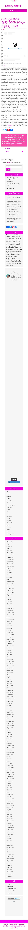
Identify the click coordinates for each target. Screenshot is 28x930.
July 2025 (9, 570)
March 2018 (10, 765)
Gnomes (9, 511)
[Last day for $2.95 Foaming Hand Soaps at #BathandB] (14, 316)
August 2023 (10, 621)
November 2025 (10, 561)
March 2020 (10, 712)
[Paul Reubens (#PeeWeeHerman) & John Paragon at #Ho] (14, 423)
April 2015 (9, 843)
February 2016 (10, 821)
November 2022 (10, 641)
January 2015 (10, 849)
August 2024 (10, 595)
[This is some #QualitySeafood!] (14, 384)
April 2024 (9, 603)
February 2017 (10, 794)
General (8, 509)
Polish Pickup (10, 254)
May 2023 (9, 628)
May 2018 (9, 761)
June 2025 (9, 572)
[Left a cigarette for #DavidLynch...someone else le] (14, 442)
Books (8, 494)
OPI (9, 252)
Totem (7, 151)
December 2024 (10, 586)
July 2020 (9, 703)
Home (8, 884)
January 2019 (10, 743)
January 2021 (10, 690)
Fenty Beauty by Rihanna (14, 137)
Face (8, 143)
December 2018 (10, 745)
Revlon (15, 254)
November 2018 (10, 747)
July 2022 (9, 650)
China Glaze (8, 238)
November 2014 (10, 854)
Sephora (16, 256)
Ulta (13, 263)
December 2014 (10, 852)
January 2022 (10, 663)
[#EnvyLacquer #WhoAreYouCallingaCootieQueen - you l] (14, 296)
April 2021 (9, 683)
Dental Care (9, 500)
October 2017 (10, 776)
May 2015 (9, 841)
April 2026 (9, 550)
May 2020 (9, 708)
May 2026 (9, 548)
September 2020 (11, 699)
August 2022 (10, 648)
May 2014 (9, 867)
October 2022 (10, 643)
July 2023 (9, 623)
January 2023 (10, 637)
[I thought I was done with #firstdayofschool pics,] (14, 286)
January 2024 (10, 610)
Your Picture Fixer (11, 890)
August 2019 (10, 728)
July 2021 (9, 677)
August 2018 (10, 754)
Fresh (12, 243)
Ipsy (10, 139)
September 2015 (10, 832)
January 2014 (10, 876)
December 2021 (10, 665)
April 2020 (9, 710)
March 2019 (10, 739)
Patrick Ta (13, 141)
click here (10, 125)
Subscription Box (21, 141)
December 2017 (10, 772)
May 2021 (9, 681)
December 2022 (10, 639)
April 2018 (9, 763)
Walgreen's (8, 265)
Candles (9, 496)
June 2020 (9, 705)
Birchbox (18, 236)
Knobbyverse (10, 886)
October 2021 (10, 670)
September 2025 (10, 566)
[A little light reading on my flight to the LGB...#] (14, 462)
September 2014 (10, 858)
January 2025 (10, 584)
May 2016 (9, 814)
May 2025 (9, 575)
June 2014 (9, 865)
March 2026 (10, 552)
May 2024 (9, 601)
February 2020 (10, 714)
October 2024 (10, 590)
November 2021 (10, 668)
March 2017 (10, 792)
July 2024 (9, 597)
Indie (7, 249)
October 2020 (10, 696)
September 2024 (10, 592)
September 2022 (10, 646)
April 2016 (9, 816)
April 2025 (9, 577)
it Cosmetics (14, 249)
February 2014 (10, 874)
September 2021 (10, 672)
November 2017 (10, 774)
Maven (19, 251)
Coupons (18, 238)
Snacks (8, 531)
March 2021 (10, 685)
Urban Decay (18, 263)
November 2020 (10, 694)
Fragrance (12, 143)
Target (7, 263)
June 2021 (9, 679)
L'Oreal (10, 251)
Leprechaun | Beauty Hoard (13, 218)
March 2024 (10, 606)
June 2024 (9, 599)
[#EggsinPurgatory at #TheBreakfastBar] (14, 374)
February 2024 (10, 608)
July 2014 (9, 863)
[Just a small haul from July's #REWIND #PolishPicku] (14, 345)
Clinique (13, 238)
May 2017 (9, 787)
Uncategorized (10, 534)
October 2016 (10, 803)
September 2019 (10, 725)
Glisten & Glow (12, 247)
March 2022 (10, 659)
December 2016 (10, 798)
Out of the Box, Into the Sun (13, 183)
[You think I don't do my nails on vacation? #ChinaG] (14, 364)
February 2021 (10, 688)
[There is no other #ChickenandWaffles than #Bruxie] (14, 394)
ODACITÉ (8, 141)
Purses (8, 529)
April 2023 (9, 630)
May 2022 (9, 654)
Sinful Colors (11, 259)
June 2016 (9, 812)
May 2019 (9, 734)
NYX (7, 252)
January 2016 (10, 823)
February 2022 (10, 661)
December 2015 (10, 825)
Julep (18, 249)
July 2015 (9, 836)
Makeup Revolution (15, 251)
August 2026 (10, 541)
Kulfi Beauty (19, 139)
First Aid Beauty (8, 243)
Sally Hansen (9, 256)
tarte (10, 263)
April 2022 (9, 657)
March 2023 (10, 632)
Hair (17, 143)
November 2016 (10, 801)
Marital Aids (10, 522)
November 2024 (10, 588)
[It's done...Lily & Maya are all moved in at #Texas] (14, 325)
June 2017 (9, 785)
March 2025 (10, 579)
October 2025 (10, 564)
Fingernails (15, 241)
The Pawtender (10, 893)
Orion (8, 148)
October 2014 (10, 856)
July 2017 (9, 783)
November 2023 (10, 614)
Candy (8, 498)
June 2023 (9, 626)
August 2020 (10, 701)
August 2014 (10, 860)
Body (5, 143)
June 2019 (9, 732)
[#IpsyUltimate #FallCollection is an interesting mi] (14, 306)
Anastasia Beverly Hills (13, 234)
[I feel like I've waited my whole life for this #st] (14, 452)
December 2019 (10, 719)
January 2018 (10, 770)
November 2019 (10, 721)
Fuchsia (15, 243)
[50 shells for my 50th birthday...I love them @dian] (14, 355)
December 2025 (10, 559)
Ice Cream (9, 516)
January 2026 (10, 557)
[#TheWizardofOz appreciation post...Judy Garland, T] (14, 433)
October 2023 (10, 617)
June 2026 (9, 546)
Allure (7, 234)
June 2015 (9, 838)
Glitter (20, 247)
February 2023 (10, 634)
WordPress (15, 928)
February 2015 (10, 847)
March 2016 (10, 818)
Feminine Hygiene (11, 505)
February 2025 (10, 581)
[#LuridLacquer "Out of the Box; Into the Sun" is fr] (14, 472)
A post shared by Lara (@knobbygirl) (12, 63)
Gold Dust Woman (11, 186)
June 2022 (9, 652)
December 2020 (10, 692)
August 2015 (10, 834)
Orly (11, 253)
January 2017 (10, 796)
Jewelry (8, 518)
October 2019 (10, 723)
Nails (8, 525)
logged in (9, 162)
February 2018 (10, 767)
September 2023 (10, 619)
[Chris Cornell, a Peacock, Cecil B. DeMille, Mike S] (14, 413)
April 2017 (9, 790)
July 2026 (9, 544)
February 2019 (10, 741)
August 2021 (10, 674)
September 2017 (10, 778)
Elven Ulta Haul (10, 188)
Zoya (11, 265)
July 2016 (9, 809)
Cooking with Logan (11, 888)
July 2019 (9, 730)
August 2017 (10, 781)
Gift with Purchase (14, 244)
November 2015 (10, 827)
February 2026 (10, 555)
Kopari (13, 139)
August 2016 (10, 807)
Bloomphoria (10, 181)
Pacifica (13, 252)
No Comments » (13, 145)
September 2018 (10, 752)
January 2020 (10, 716)
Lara (8, 135)
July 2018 (9, 756)
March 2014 (10, 872)
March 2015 (10, 845)
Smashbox (18, 259)
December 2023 (10, 612)
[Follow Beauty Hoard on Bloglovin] (14, 899)
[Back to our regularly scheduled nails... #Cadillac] (14, 335)
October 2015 (10, 829)
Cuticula (8, 241)
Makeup (20, 143)
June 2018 (9, 758)
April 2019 (9, 736)
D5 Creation (15, 926)
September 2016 (10, 805)
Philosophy (17, 252)
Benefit (13, 236)
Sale (18, 254)
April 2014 (9, 869)
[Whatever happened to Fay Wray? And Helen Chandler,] (14, 403)
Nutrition (9, 527)
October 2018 (10, 750)
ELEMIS (6, 137)
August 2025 (10, 568)
